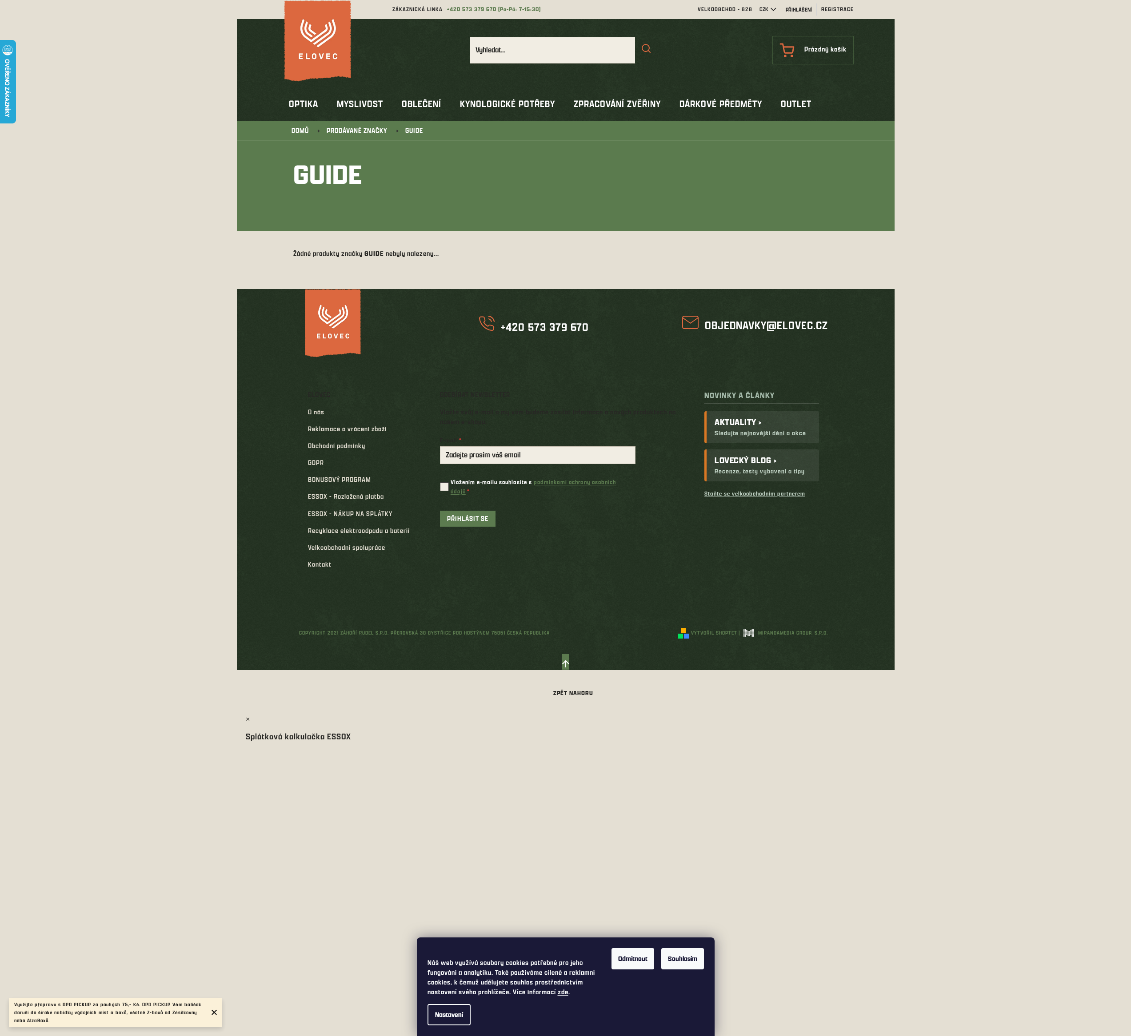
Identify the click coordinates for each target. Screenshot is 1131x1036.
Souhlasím (682, 958)
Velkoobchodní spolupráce (346, 547)
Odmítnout (632, 958)
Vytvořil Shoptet (714, 632)
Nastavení (449, 1014)
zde (563, 991)
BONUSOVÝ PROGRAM (339, 479)
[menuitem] (304, 104)
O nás (316, 412)
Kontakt (320, 564)
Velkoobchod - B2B (725, 9)
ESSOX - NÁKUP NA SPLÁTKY (350, 513)
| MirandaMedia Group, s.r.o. (783, 632)
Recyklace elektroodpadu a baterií (359, 530)
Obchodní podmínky (336, 445)
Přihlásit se (467, 518)
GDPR (316, 462)
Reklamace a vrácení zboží (347, 428)
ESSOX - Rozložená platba (346, 496)
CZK (763, 9)
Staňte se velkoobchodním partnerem (754, 493)
